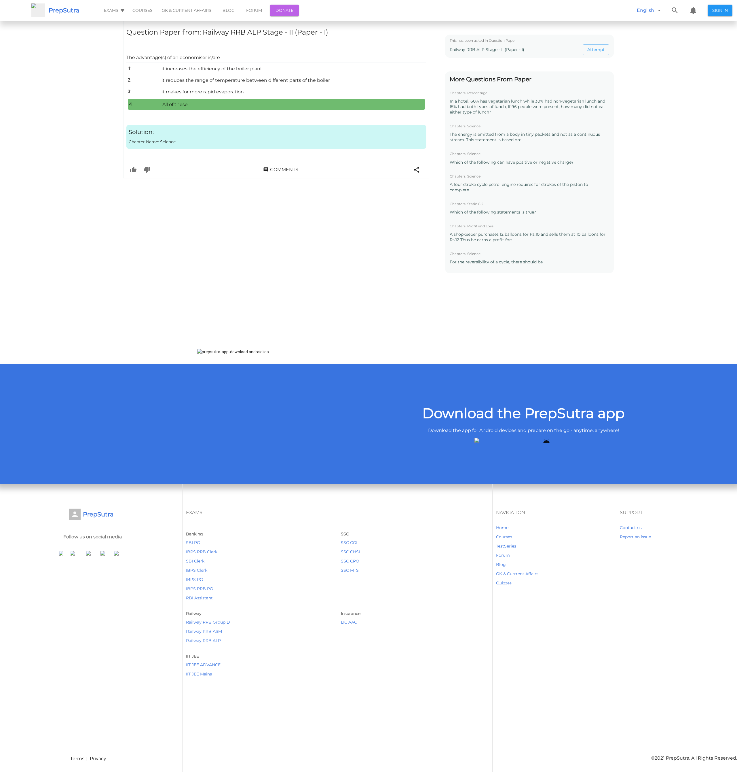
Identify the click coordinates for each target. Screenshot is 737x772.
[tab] (113, 10)
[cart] (693, 10)
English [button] (645, 10)
